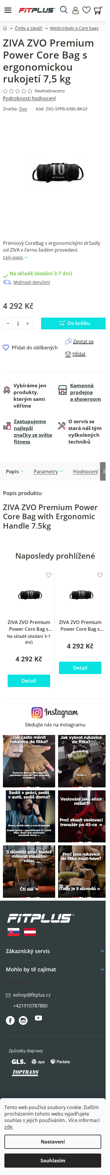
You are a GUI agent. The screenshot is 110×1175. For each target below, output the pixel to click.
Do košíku (79, 323)
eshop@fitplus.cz (32, 995)
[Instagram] (23, 1020)
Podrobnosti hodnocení (29, 98)
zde (8, 1126)
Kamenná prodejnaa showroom (85, 392)
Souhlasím (52, 1160)
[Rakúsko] (30, 932)
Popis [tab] (12, 471)
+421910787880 (30, 1006)
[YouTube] (38, 1020)
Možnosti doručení (31, 282)
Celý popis (13, 257)
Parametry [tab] (46, 471)
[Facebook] (10, 1020)
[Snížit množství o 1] (8, 323)
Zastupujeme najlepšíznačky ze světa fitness (33, 431)
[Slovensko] (13, 932)
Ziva (23, 109)
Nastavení (53, 1142)
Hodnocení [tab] (85, 471)
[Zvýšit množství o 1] (27, 323)
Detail (29, 680)
